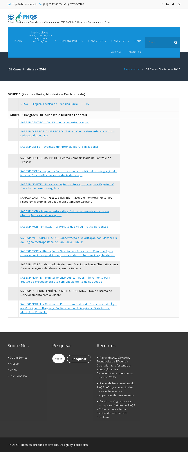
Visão (13, 370)
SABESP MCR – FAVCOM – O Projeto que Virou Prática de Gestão (64, 226)
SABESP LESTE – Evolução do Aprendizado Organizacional (59, 146)
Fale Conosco (18, 376)
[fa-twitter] (173, 4)
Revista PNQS (70, 41)
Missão (14, 363)
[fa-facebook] (162, 4)
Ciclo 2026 (95, 41)
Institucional (40, 36)
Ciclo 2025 (118, 41)
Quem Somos (19, 357)
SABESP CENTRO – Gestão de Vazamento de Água (54, 122)
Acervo (116, 52)
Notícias (135, 52)
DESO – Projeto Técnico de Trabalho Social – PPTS (54, 104)
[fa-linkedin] (167, 4)
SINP (137, 41)
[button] (175, 42)
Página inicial (132, 69)
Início (18, 41)
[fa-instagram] (179, 4)
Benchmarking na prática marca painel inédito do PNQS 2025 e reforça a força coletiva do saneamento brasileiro (116, 409)
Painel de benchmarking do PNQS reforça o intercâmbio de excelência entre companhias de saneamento (115, 389)
